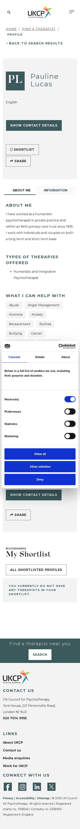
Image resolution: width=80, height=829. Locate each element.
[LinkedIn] (36, 786)
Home (11, 29)
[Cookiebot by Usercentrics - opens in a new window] (59, 346)
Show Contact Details (33, 125)
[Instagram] (22, 786)
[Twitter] (51, 786)
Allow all (40, 454)
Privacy (8, 798)
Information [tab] (55, 190)
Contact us (12, 750)
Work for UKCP (15, 766)
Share (19, 161)
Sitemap (43, 798)
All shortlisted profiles (36, 570)
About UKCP (13, 742)
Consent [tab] (14, 357)
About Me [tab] (21, 190)
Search (40, 654)
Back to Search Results (36, 43)
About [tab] (65, 357)
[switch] (70, 411)
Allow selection (40, 466)
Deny (40, 479)
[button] (8, 12)
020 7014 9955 (15, 718)
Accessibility (25, 798)
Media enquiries (16, 758)
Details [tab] (40, 357)
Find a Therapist (39, 29)
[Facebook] (7, 786)
